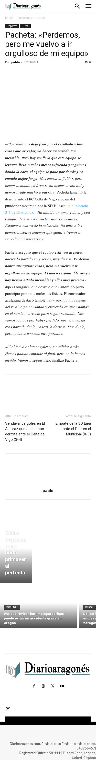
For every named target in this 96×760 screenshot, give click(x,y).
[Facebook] (10, 74)
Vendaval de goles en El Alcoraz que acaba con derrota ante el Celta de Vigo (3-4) (25, 431)
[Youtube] (62, 686)
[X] (22, 74)
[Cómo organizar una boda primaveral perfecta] (16, 553)
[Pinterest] (34, 74)
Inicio (9, 18)
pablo (15, 62)
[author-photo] (48, 483)
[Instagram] (43, 686)
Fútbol (41, 18)
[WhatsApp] (45, 74)
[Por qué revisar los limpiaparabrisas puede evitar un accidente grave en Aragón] (38, 607)
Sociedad (12, 607)
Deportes (24, 18)
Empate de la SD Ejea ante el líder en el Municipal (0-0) (73, 428)
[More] (57, 74)
